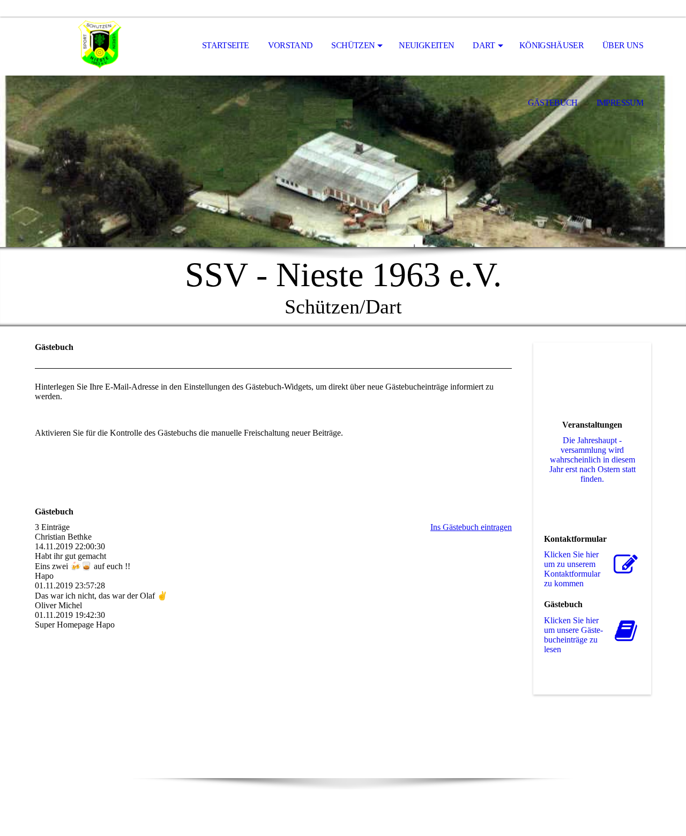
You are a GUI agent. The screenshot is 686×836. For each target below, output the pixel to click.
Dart (484, 45)
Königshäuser (551, 45)
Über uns (622, 45)
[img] (88, 46)
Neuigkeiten (426, 45)
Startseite (225, 45)
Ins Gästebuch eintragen (471, 527)
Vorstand (290, 45)
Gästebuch (553, 102)
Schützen (353, 45)
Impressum (619, 102)
